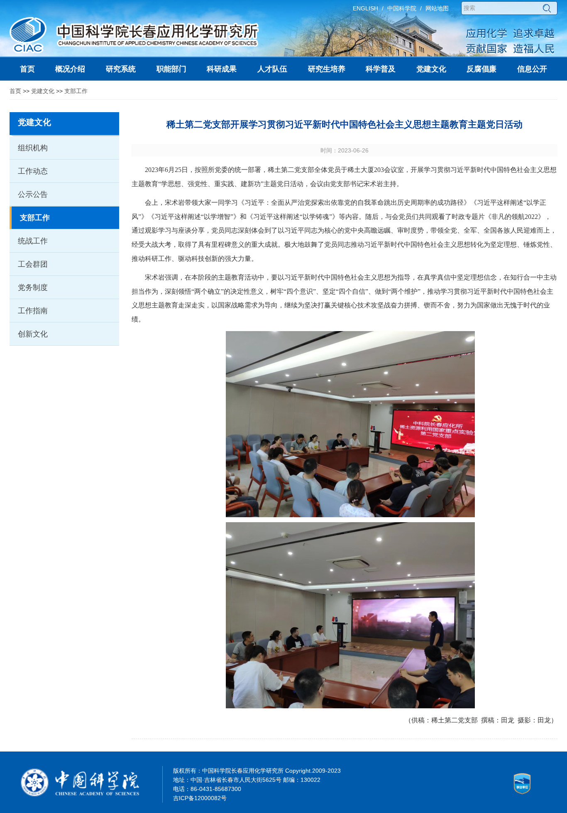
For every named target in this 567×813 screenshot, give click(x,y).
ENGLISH (365, 8)
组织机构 (33, 148)
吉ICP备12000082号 (200, 798)
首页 (15, 91)
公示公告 (33, 194)
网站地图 (437, 8)
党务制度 (33, 287)
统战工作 (33, 241)
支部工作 (76, 91)
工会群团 (33, 264)
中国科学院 (401, 8)
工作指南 (33, 311)
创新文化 (33, 334)
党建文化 (42, 91)
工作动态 (33, 171)
